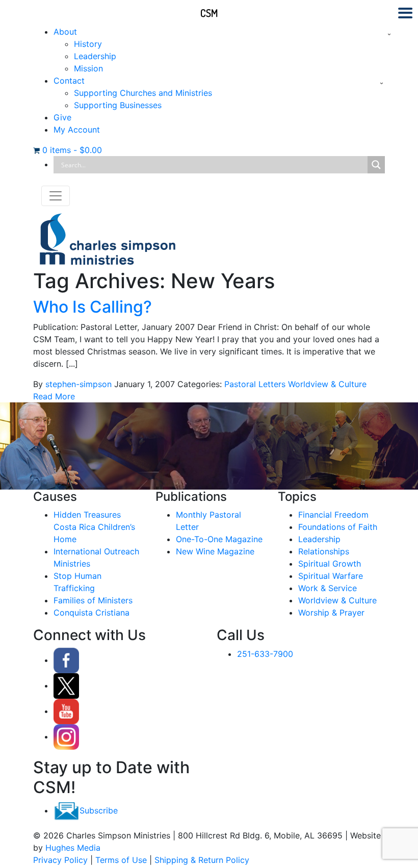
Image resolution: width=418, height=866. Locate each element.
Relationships (323, 551)
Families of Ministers (93, 600)
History (88, 44)
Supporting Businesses (118, 105)
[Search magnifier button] (376, 164)
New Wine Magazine (215, 551)
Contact (69, 80)
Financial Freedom (333, 515)
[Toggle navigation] (55, 196)
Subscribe (99, 810)
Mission (88, 68)
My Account (77, 129)
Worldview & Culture (327, 384)
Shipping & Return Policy (201, 860)
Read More (54, 396)
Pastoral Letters (254, 384)
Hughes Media (72, 848)
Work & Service (327, 588)
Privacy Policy (60, 860)
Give (62, 117)
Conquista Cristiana (91, 612)
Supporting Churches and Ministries (143, 93)
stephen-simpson (78, 384)
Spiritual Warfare (330, 576)
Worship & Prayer (331, 612)
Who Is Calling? (92, 307)
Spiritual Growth (329, 563)
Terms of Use (121, 860)
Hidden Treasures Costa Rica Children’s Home (94, 527)
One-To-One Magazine (219, 539)
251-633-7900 (265, 654)
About (65, 32)
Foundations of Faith (337, 527)
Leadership (95, 56)
